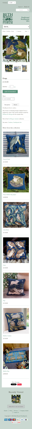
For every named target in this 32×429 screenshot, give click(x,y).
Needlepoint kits (17, 122)
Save (20, 384)
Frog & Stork (6, 159)
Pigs (4, 300)
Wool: (4, 96)
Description (7, 104)
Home (4, 31)
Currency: (5, 2)
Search (21, 10)
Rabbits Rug (6, 371)
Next (26, 31)
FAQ (11, 410)
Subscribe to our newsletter (16, 406)
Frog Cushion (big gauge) (9, 194)
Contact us (16, 412)
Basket (26, 7)
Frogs (12, 31)
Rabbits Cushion (7, 336)
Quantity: (5, 86)
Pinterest (24, 2)
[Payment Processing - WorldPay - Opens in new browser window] (16, 423)
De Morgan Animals (13, 119)
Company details (24, 410)
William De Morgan (8, 114)
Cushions (8, 31)
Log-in (20, 7)
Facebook (21, 2)
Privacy (16, 410)
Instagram (27, 2)
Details (15, 104)
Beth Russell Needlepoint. (20, 416)
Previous (19, 31)
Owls (4, 265)
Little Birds (6, 230)
